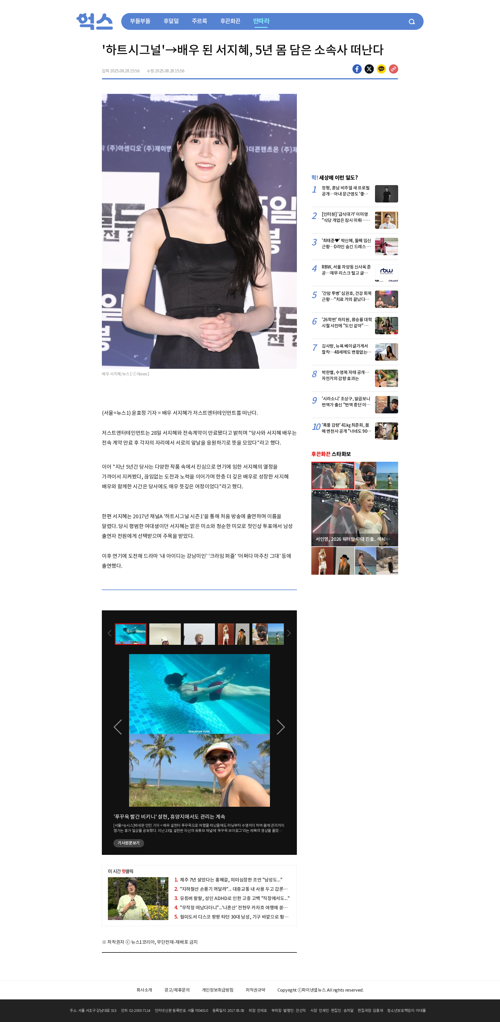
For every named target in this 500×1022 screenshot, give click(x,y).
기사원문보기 (129, 843)
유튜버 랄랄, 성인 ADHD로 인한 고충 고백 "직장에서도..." (232, 898)
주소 (393, 69)
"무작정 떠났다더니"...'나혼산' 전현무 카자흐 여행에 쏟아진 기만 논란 (242, 907)
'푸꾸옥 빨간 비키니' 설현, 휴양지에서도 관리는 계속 (169, 816)
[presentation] (110, 634)
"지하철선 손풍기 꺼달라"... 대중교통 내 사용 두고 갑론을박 (233, 889)
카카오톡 (381, 69)
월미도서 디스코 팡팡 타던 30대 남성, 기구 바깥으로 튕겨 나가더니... (242, 917)
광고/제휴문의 (177, 990)
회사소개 (144, 990)
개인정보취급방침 (218, 990)
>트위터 (369, 69)
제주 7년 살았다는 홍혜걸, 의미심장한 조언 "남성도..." (228, 880)
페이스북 (357, 69)
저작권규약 (255, 990)
